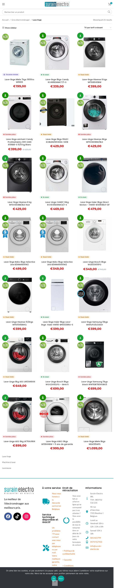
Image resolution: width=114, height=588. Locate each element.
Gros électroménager (21, 20)
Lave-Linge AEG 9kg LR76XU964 (19, 441)
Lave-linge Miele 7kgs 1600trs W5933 (19, 81)
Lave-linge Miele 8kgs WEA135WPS (94, 443)
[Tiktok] (17, 516)
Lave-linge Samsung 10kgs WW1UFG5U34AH (94, 323)
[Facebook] (8, 516)
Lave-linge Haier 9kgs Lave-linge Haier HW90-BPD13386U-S (57, 323)
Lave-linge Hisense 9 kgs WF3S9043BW (94, 81)
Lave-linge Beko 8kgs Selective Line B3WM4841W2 (19, 263)
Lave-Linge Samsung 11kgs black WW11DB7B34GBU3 (94, 383)
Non (61, 578)
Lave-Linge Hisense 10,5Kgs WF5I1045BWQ (19, 323)
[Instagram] (26, 516)
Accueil (5, 20)
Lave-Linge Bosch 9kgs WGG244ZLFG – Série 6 (57, 383)
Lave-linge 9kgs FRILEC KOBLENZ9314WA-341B (57, 140)
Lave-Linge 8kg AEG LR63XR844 (19, 381)
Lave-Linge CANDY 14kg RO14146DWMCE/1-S (57, 203)
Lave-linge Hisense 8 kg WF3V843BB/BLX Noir (19, 203)
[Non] (55, 583)
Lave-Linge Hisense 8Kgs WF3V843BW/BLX (94, 140)
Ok (54, 578)
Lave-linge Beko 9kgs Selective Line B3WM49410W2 (57, 263)
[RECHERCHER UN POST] (109, 12)
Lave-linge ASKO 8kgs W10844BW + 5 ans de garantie (57, 443)
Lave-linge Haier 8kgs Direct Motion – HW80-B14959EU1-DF (95, 203)
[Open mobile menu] (3, 4)
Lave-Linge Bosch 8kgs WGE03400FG (94, 263)
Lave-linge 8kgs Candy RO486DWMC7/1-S (57, 81)
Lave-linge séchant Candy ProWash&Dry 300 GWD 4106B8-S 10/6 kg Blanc (19, 142)
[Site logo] (57, 4)
